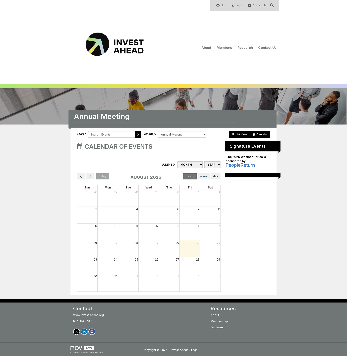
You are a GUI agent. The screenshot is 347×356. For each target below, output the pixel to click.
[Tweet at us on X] (76, 332)
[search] (138, 134)
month (190, 176)
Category (150, 133)
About (206, 48)
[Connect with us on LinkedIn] (84, 332)
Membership (219, 321)
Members (224, 48)
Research (245, 48)
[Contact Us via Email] (91, 332)
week (203, 176)
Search (81, 133)
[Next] (90, 176)
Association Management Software (86, 352)
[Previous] (81, 176)
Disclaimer (218, 327)
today (102, 176)
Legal (194, 350)
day (215, 176)
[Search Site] (272, 5)
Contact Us (267, 48)
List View (240, 134)
